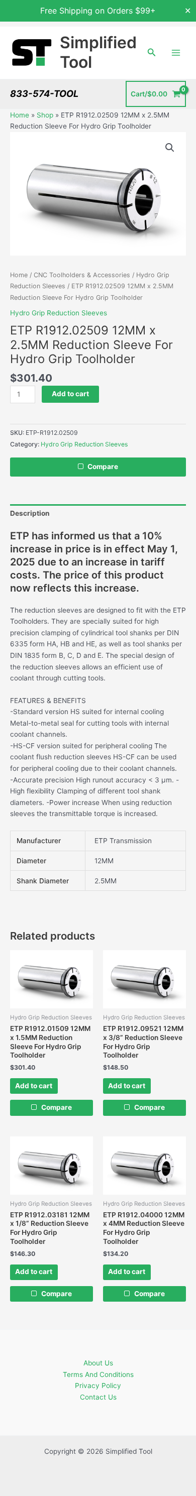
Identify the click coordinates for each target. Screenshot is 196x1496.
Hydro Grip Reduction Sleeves (58, 313)
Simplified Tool (98, 52)
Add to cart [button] (33, 1086)
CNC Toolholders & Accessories (82, 275)
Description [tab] (30, 513)
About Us (98, 1363)
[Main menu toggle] (176, 52)
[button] (151, 52)
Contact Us (98, 1397)
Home (19, 115)
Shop (45, 115)
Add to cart (70, 394)
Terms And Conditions (98, 1374)
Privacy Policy (98, 1386)
